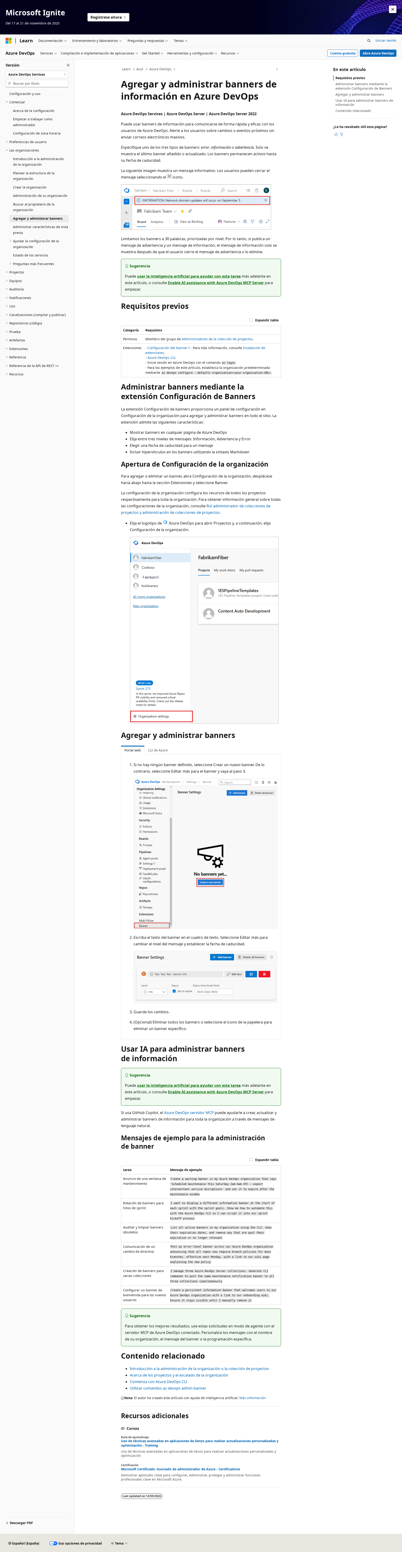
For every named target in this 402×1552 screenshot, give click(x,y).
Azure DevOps (160, 69)
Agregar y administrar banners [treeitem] (38, 218)
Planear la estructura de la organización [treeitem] (33, 176)
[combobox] (37, 74)
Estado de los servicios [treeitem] (30, 255)
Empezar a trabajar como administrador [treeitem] (32, 122)
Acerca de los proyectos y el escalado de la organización (179, 1375)
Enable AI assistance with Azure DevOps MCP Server (216, 282)
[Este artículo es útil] (336, 134)
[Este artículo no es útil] (341, 134)
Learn (126, 69)
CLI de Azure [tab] (158, 750)
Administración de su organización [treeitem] (40, 195)
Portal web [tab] (132, 750)
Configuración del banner (167, 348)
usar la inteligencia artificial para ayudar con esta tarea (189, 276)
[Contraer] (68, 65)
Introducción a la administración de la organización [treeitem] (38, 162)
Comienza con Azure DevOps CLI (158, 1381)
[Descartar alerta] (392, 9)
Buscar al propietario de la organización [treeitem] (33, 207)
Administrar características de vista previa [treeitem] (40, 230)
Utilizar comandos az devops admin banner (168, 1388)
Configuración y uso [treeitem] (24, 93)
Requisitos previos (350, 78)
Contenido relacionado (353, 110)
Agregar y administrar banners (359, 94)
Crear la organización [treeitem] (30, 187)
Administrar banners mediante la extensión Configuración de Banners (363, 86)
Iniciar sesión (385, 40)
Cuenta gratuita (342, 53)
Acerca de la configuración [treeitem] (33, 110)
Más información (252, 1398)
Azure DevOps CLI (161, 357)
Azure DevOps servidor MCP (189, 1112)
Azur (140, 69)
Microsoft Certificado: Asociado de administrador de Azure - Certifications (180, 1469)
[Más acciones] (277, 69)
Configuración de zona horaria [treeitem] (36, 133)
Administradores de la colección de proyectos (217, 339)
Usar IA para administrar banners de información (364, 102)
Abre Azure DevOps (378, 53)
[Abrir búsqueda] (369, 41)
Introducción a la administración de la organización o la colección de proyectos (199, 1368)
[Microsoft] (9, 41)
